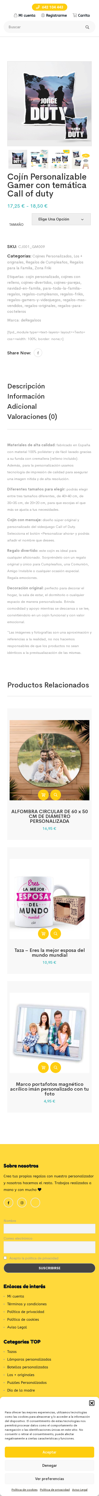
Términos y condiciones (27, 1304)
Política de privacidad (55, 1490)
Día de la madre (21, 1390)
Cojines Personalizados (52, 256)
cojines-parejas (67, 282)
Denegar (49, 1465)
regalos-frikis (71, 294)
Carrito (84, 15)
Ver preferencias (49, 1478)
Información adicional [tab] (26, 401)
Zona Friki (43, 267)
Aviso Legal (79, 1490)
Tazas (12, 1352)
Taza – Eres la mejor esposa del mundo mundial (49, 952)
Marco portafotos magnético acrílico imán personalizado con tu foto (49, 1089)
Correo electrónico (18, 1238)
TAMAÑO (16, 224)
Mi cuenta (27, 15)
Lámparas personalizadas (29, 1359)
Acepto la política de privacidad (33, 1258)
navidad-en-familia (24, 288)
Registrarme (56, 15)
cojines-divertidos (36, 282)
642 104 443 (52, 7)
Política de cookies (24, 1490)
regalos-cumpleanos (40, 294)
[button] (91, 1403)
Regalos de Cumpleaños (47, 262)
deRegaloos (31, 320)
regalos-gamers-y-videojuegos (34, 299)
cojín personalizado (42, 276)
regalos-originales (40, 305)
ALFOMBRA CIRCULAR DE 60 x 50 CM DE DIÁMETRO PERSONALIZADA (49, 816)
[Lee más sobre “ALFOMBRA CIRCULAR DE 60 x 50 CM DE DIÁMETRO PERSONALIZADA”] (43, 794)
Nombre (10, 1221)
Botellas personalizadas (27, 1367)
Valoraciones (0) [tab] (32, 416)
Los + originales (20, 1375)
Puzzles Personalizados (27, 1382)
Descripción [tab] (26, 386)
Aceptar (49, 1452)
